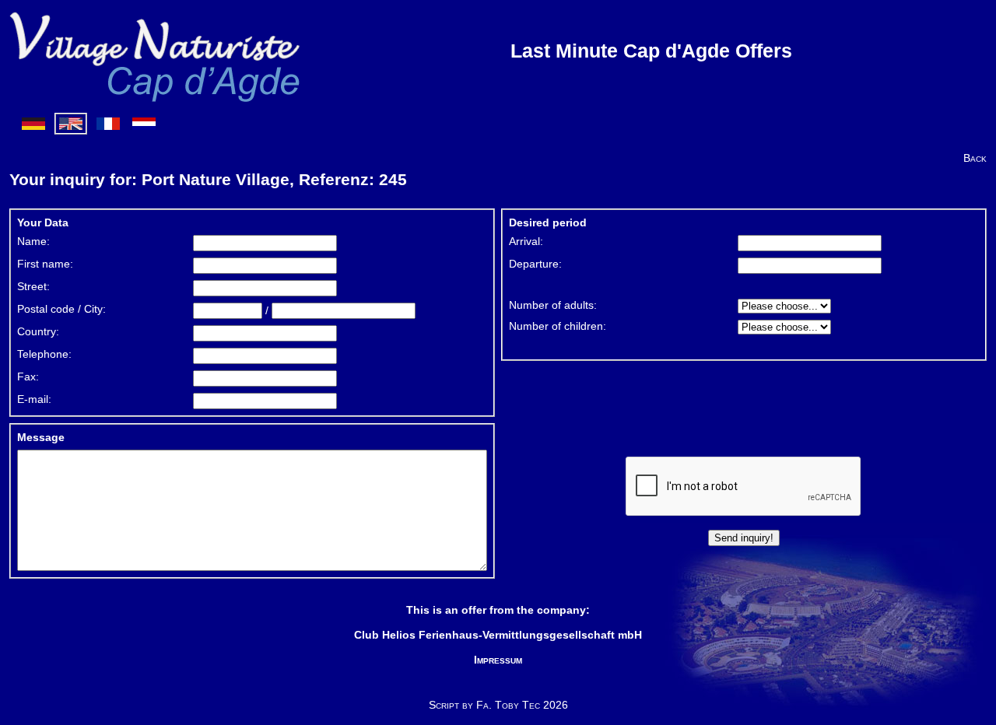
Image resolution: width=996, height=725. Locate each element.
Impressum (498, 659)
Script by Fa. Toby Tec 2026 (498, 705)
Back (975, 158)
